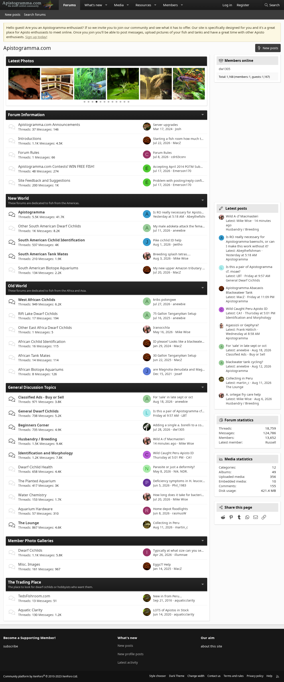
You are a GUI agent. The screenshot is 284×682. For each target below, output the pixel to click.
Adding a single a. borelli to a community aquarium (191, 425)
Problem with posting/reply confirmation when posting (194, 180)
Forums (69, 5)
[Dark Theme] (255, 5)
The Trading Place (24, 582)
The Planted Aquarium (37, 481)
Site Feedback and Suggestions (44, 180)
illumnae (180, 555)
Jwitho (177, 244)
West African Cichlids (36, 299)
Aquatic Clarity (30, 610)
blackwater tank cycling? (244, 362)
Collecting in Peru (166, 523)
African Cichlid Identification (41, 341)
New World (18, 198)
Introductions (29, 138)
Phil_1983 (179, 485)
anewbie (179, 230)
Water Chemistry (32, 494)
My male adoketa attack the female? (179, 226)
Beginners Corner (33, 425)
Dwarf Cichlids (30, 550)
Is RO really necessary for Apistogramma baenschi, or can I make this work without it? (250, 241)
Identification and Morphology (45, 453)
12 (128, 102)
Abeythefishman (199, 216)
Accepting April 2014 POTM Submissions (183, 166)
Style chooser (157, 676)
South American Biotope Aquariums (48, 268)
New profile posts (131, 654)
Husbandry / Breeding (37, 439)
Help (269, 676)
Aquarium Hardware (35, 508)
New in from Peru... (167, 596)
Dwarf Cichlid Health (35, 467)
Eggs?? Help (162, 564)
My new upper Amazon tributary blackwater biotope (192, 268)
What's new (93, 5)
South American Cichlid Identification (51, 240)
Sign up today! (36, 37)
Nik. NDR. (181, 471)
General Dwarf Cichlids (38, 411)
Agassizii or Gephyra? (242, 325)
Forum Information (26, 114)
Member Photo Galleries (30, 540)
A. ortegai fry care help (243, 394)
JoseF (178, 374)
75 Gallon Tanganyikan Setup (174, 313)
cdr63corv (178, 157)
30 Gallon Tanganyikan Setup (174, 355)
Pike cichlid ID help (167, 240)
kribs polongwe (164, 299)
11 (124, 102)
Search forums (35, 14)
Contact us (214, 676)
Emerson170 (182, 171)
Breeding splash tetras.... (172, 254)
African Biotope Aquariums (40, 369)
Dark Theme (176, 676)
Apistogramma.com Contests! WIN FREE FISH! (56, 166)
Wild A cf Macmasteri (169, 439)
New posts (12, 14)
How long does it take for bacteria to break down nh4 (192, 495)
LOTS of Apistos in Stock (171, 610)
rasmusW (179, 513)
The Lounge (28, 522)
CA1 (189, 457)
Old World (17, 285)
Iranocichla (161, 327)
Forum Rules (28, 152)
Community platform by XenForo (40, 676)
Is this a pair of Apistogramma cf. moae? (183, 411)
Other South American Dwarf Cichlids (49, 226)
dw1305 (178, 429)
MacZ (177, 143)
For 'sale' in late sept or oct (173, 397)
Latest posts (236, 208)
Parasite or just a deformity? (174, 467)
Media (119, 5)
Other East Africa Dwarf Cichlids (45, 327)
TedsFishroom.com (34, 596)
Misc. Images (29, 564)
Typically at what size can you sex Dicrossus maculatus (194, 550)
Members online (239, 60)
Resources (143, 5)
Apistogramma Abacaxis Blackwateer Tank (244, 290)
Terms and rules (234, 676)
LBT (184, 415)
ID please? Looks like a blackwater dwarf (183, 341)
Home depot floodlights (170, 509)
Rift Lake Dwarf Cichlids (38, 313)
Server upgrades (165, 125)
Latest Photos (21, 60)
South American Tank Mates (43, 254)
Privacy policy (255, 676)
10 (120, 102)
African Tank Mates (34, 355)
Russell (270, 442)
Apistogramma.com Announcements (49, 124)
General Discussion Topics (32, 387)
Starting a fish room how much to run (181, 139)
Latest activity (128, 662)
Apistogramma (31, 212)
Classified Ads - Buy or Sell (41, 397)
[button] (106, 5)
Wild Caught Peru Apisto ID (173, 453)
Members (170, 5)
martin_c (181, 527)
